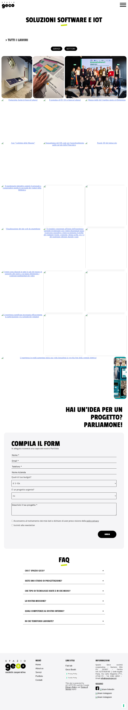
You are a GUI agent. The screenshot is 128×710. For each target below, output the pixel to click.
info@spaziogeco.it (108, 678)
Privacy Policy (72, 674)
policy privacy (92, 521)
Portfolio (39, 676)
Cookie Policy (72, 678)
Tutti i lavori (17, 40)
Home (38, 665)
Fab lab (69, 666)
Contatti (39, 680)
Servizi (56, 48)
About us (39, 669)
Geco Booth (71, 670)
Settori (70, 48)
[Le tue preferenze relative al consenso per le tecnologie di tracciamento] (123, 705)
